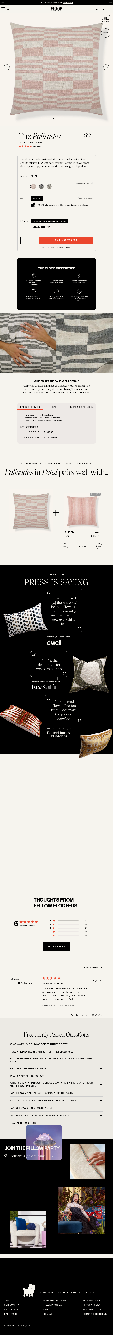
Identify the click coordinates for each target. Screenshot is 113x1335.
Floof (30, 1326)
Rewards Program (54, 1300)
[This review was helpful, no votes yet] (93, 1014)
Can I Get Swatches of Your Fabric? (31, 1108)
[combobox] (92, 967)
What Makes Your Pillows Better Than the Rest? (39, 1044)
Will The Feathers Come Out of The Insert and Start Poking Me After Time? (51, 1060)
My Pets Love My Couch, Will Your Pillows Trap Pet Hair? (43, 1100)
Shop (7, 1300)
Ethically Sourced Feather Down (49, 221)
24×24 (36, 198)
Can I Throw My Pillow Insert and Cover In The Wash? (41, 1093)
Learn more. (62, 2)
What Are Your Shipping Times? (28, 1068)
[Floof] (56, 9)
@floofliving (35, 1156)
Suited (69, 532)
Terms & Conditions (95, 1314)
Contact (48, 1314)
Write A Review (56, 946)
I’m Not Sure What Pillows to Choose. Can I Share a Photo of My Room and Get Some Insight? (51, 1084)
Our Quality (11, 1305)
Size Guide (101, 9)
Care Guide (11, 1314)
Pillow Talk (11, 1309)
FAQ (45, 1309)
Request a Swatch (84, 183)
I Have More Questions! (23, 1123)
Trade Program (53, 1305)
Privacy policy (92, 1305)
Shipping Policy (92, 1309)
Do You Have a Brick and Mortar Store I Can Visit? (39, 1115)
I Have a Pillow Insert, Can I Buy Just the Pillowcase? (41, 1051)
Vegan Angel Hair (41, 227)
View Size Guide (85, 198)
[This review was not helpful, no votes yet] (99, 1014)
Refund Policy (91, 1300)
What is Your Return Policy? (27, 1076)
